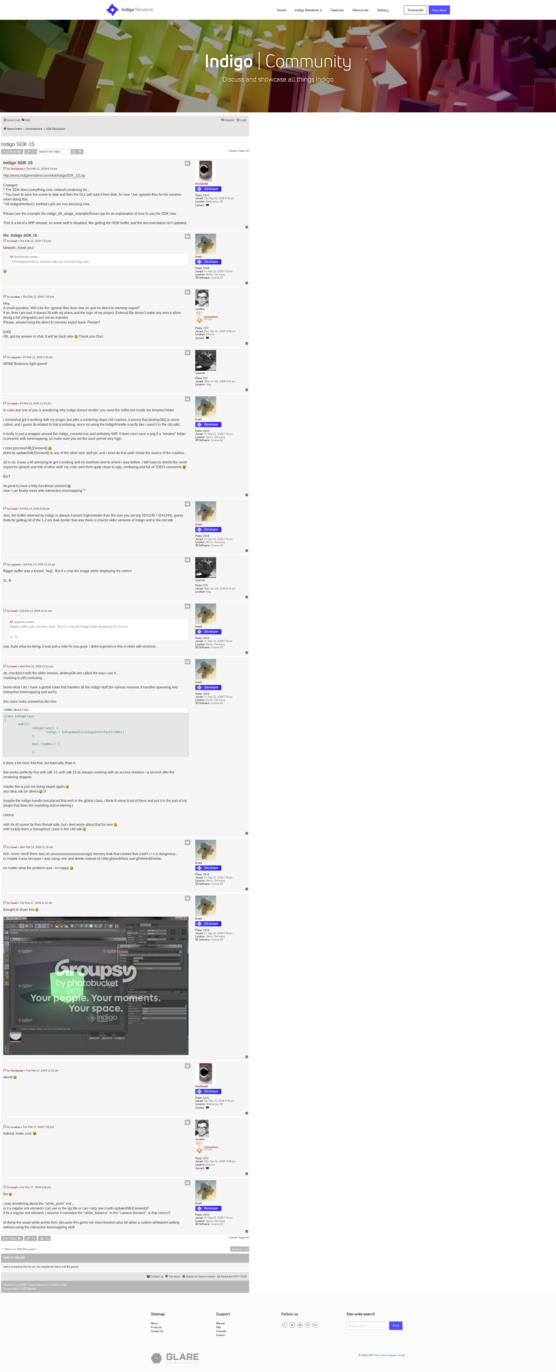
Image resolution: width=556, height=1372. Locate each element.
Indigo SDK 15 (17, 144)
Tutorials (221, 1331)
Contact (220, 1335)
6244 (206, 195)
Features (337, 10)
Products (156, 1327)
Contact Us (157, 1331)
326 (205, 378)
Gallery (382, 10)
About (154, 1323)
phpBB (22, 1285)
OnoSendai (201, 183)
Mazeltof (31, 1288)
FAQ (218, 1327)
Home (281, 10)
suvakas (200, 308)
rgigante (200, 372)
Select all (21, 709)
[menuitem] (282, 10)
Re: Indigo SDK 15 (20, 235)
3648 (206, 268)
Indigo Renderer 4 (308, 10)
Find (396, 1326)
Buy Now (439, 10)
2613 (205, 328)
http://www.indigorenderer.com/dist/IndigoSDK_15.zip (44, 175)
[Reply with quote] (187, 163)
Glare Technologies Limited (389, 1355)
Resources (360, 10)
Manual (220, 1323)
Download (415, 10)
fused (198, 256)
